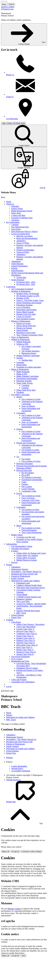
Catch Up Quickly (23, 316)
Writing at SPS (22, 344)
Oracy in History (28, 406)
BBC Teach (21, 613)
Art (17, 457)
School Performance (19, 266)
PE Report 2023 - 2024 (25, 282)
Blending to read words (25, 333)
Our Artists (26, 459)
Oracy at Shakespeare (20, 337)
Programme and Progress (26, 310)
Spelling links (27, 360)
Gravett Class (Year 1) (25, 629)
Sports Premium (17, 280)
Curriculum (10, 287)
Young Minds (21, 594)
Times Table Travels (24, 383)
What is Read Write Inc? (26, 326)
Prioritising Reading (24, 305)
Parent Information (29, 530)
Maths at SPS (21, 374)
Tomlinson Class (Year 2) (26, 633)
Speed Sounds (22, 330)
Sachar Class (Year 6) (25, 654)
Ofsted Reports (17, 264)
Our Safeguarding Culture (21, 546)
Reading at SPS (22, 298)
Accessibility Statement (20, 771)
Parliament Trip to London (27, 668)
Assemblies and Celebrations (23, 682)
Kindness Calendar (24, 599)
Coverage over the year (25, 537)
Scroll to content (7, 7)
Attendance (21, 241)
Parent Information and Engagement (31, 425)
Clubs (24, 482)
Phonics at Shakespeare (20, 321)
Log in (9, 686)
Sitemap (9, 757)
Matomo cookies (14, 909)
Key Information (13, 222)
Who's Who (16, 213)
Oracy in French (28, 498)
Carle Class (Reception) (26, 627)
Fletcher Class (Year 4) (25, 643)
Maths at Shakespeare (20, 369)
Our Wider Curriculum (20, 395)
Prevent (14, 562)
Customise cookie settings (31, 851)
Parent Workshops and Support (28, 303)
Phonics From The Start (26, 314)
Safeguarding (11, 544)
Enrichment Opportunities (26, 378)
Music (18, 526)
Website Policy (17, 768)
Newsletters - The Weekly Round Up (26, 571)
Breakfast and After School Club (24, 574)
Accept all (15, 851)
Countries (25, 385)
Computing (20, 507)
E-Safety (14, 551)
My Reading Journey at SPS (27, 296)
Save (23, 956)
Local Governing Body (20, 234)
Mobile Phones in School (26, 560)
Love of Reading (23, 307)
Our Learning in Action (31, 399)
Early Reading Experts (25, 319)
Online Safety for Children (27, 555)
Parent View (16, 617)
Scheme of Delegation (25, 250)
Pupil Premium (17, 270)
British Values (17, 535)
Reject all (5, 851)
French (19, 493)
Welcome (15, 206)
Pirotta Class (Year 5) (25, 650)
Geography (20, 413)
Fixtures (25, 484)
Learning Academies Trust (22, 218)
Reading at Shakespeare (21, 291)
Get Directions (12, 119)
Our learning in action (30, 450)
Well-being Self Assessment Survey (30, 588)
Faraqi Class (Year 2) (24, 636)
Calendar (15, 225)
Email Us (10, 97)
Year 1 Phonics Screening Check (29, 335)
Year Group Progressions (32, 532)
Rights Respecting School (21, 211)
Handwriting (21, 365)
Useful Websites (28, 489)
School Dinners (17, 615)
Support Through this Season (28, 611)
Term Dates (16, 229)
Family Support (17, 578)
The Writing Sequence (31, 351)
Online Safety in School (26, 558)
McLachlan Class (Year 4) (27, 645)
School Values (17, 208)
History (19, 397)
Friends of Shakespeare (20, 576)
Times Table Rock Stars (26, 390)
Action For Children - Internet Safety (31, 604)
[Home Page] (7, 9)
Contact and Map (18, 215)
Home (8, 202)
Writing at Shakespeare (20, 339)
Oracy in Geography (30, 422)
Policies (14, 268)
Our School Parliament (20, 656)
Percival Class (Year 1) (25, 631)
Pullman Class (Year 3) (25, 640)
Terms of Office (22, 243)
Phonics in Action (23, 323)
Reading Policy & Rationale (27, 293)
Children (9, 620)
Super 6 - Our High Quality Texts (30, 300)
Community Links (29, 491)
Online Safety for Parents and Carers (31, 553)
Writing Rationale (23, 342)
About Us (10, 204)
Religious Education (24, 463)
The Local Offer (23, 601)
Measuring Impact (29, 353)
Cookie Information (19, 766)
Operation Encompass (20, 548)
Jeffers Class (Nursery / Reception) (30, 624)
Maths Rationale (23, 372)
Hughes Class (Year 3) (25, 638)
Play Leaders (27, 486)
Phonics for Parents (24, 328)
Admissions (16, 261)
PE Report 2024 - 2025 (25, 284)
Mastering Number (24, 381)
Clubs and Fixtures (18, 679)
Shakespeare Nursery (19, 569)
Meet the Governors (24, 236)
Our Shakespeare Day (20, 227)
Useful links (21, 277)
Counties (25, 388)
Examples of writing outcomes (28, 367)
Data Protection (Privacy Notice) (24, 231)
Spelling (19, 358)
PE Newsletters (28, 473)
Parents (9, 565)
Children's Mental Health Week (29, 585)
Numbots (20, 392)
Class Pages (16, 622)
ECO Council (16, 659)
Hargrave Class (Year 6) (26, 652)
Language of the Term (30, 500)
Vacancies (15, 220)
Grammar (20, 362)
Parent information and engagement (31, 409)
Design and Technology (26, 443)
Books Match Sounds (25, 312)
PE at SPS (26, 475)
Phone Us (10, 75)
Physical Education (24, 470)
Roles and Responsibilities (27, 238)
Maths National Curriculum (27, 376)
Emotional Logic (23, 583)
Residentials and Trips (20, 661)
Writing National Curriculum (28, 355)
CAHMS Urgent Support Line (28, 597)
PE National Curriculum (31, 477)
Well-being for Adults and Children (25, 581)
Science (19, 429)
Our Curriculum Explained (22, 289)
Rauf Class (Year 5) (24, 647)
